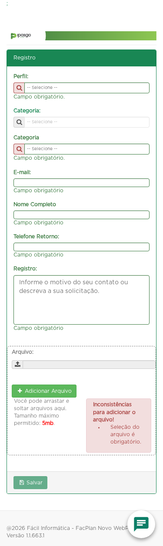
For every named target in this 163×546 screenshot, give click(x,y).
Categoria (26, 137)
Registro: (25, 268)
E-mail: (22, 172)
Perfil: (20, 76)
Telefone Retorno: (36, 236)
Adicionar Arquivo (47, 391)
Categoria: (26, 110)
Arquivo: (22, 352)
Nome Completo (34, 204)
